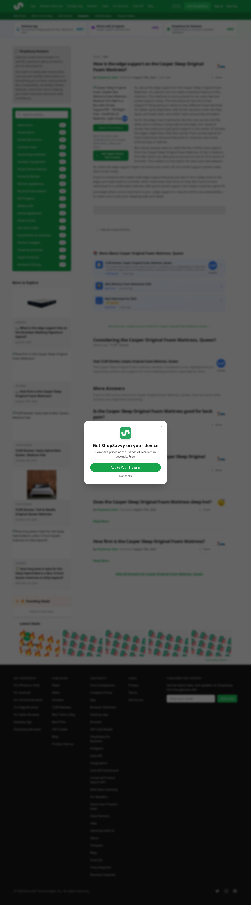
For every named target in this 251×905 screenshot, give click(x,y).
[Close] (161, 426)
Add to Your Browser (126, 467)
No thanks (125, 476)
